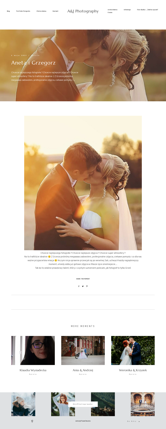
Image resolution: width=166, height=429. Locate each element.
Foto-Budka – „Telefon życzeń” (147, 10)
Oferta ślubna (41, 11)
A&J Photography (83, 11)
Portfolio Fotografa (23, 11)
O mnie (110, 12)
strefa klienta (112, 10)
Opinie (35, 55)
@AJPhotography (83, 404)
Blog (8, 11)
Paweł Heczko (86, 421)
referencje (127, 10)
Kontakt (55, 11)
